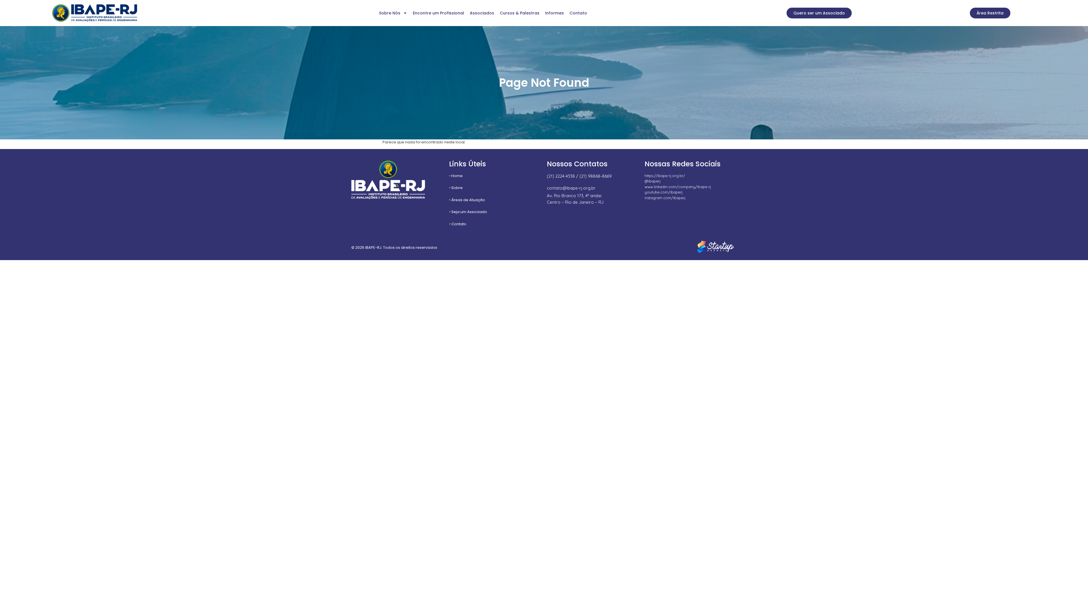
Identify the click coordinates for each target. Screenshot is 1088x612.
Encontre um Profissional (438, 13)
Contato (578, 13)
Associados (482, 13)
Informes (554, 13)
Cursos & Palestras (519, 13)
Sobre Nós (389, 13)
